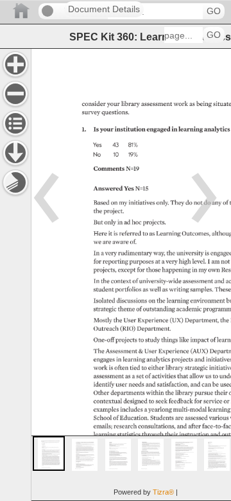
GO (214, 11)
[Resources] (15, 153)
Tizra (163, 492)
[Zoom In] (15, 64)
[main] (131, 274)
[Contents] (15, 123)
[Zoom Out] (15, 94)
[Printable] (15, 182)
